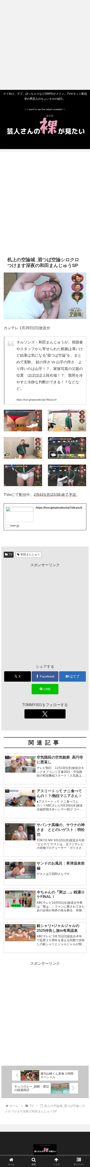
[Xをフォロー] (44, 713)
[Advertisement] (45, 45)
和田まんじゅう (30, 554)
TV (10, 554)
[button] (81, 786)
